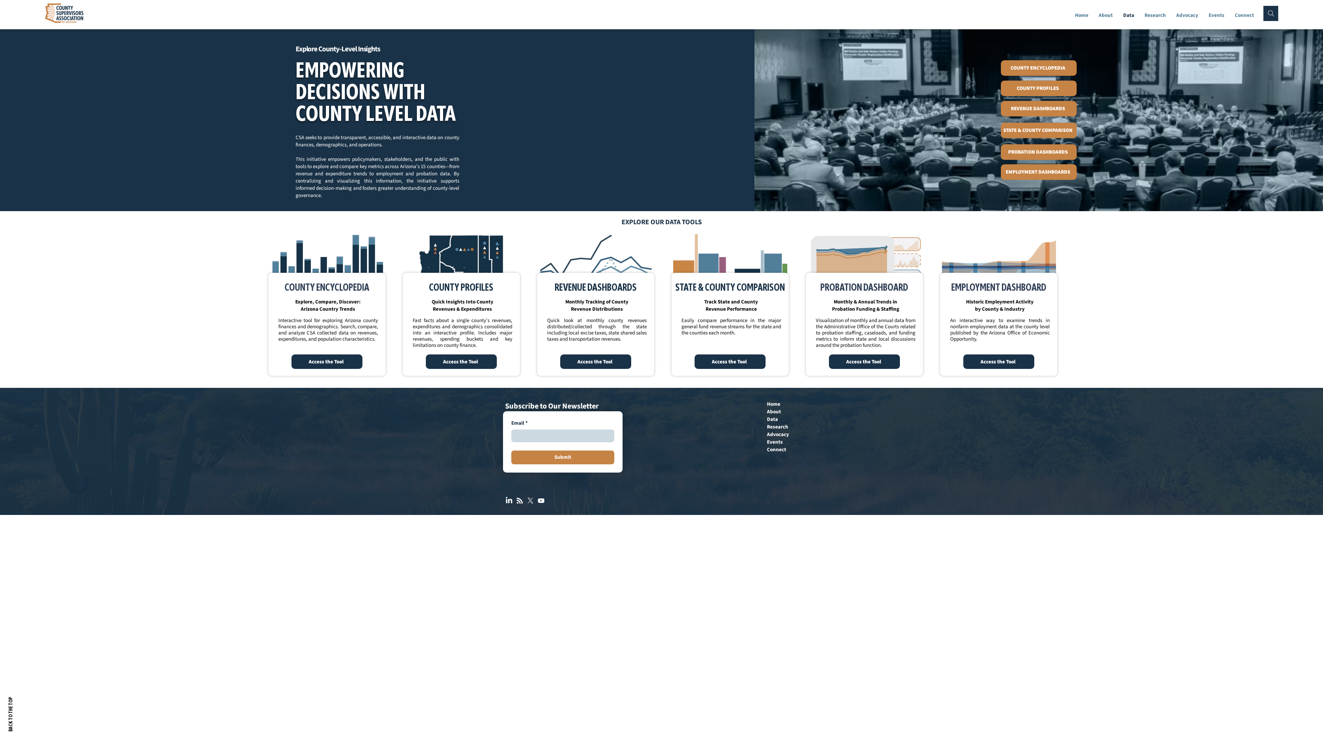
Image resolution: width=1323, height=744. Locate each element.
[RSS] (520, 501)
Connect (776, 449)
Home (773, 404)
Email (519, 423)
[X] (530, 501)
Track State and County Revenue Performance (731, 305)
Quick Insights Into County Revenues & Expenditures (462, 305)
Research (777, 427)
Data (772, 419)
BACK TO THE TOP (11, 714)
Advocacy (778, 434)
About (774, 411)
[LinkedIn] (509, 501)
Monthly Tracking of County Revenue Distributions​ (596, 305)
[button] (1155, 15)
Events (775, 442)
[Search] (1270, 13)
